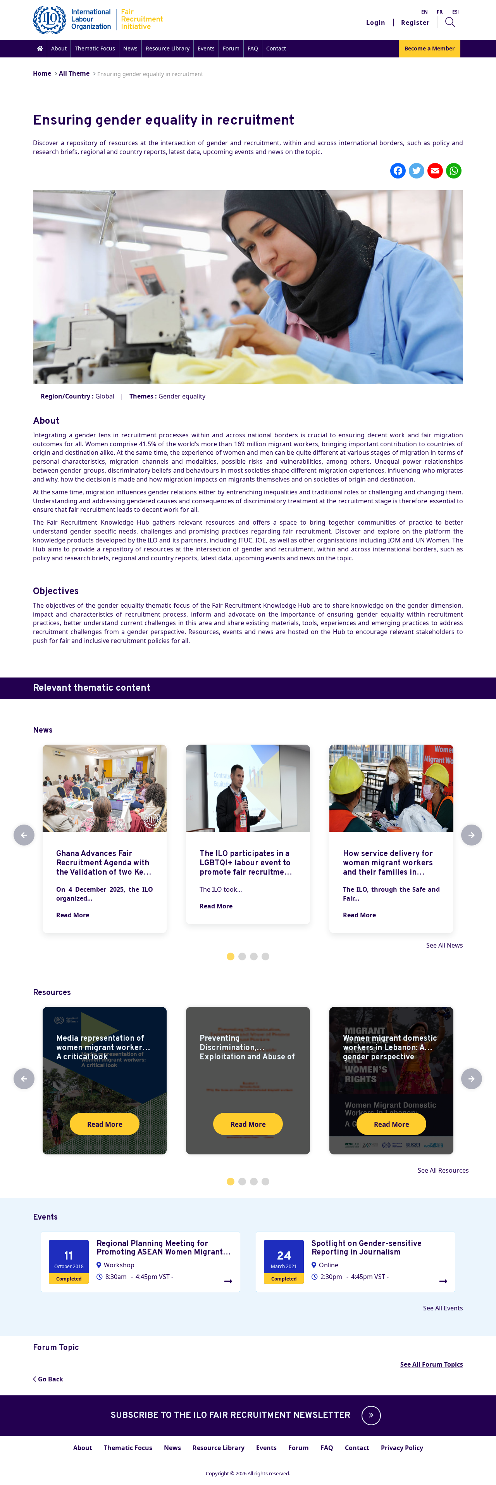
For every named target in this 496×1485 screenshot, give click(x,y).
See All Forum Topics (431, 1364)
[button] (369, 1415)
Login (376, 22)
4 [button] (265, 956)
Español (455, 12)
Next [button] (465, 835)
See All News (444, 945)
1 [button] (230, 956)
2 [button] (242, 956)
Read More (72, 915)
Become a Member (430, 48)
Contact (276, 48)
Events (206, 48)
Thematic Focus (95, 48)
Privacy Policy (402, 1447)
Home (42, 73)
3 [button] (254, 956)
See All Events (443, 1308)
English (424, 12)
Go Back (50, 1379)
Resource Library (167, 48)
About (59, 48)
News (130, 48)
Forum (231, 48)
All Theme (74, 73)
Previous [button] (17, 835)
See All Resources (443, 1170)
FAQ (253, 48)
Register (415, 22)
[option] (104, 839)
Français (440, 12)
